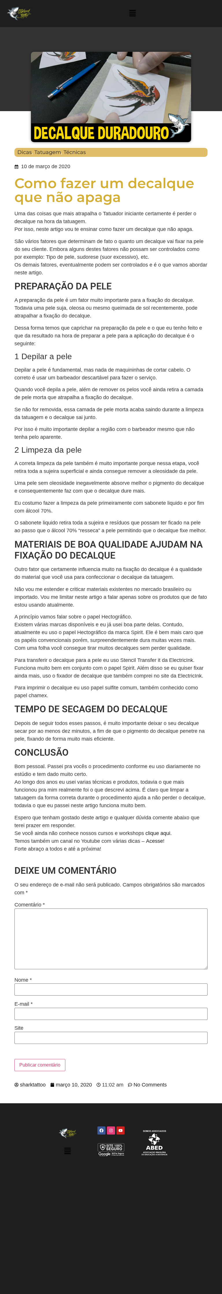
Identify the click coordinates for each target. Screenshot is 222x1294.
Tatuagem (47, 152)
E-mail (23, 1004)
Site (18, 1028)
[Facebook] (101, 1130)
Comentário (29, 904)
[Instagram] (111, 1130)
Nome (23, 980)
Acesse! (155, 841)
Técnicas (75, 152)
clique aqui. (158, 833)
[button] (132, 13)
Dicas (24, 152)
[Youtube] (120, 1130)
